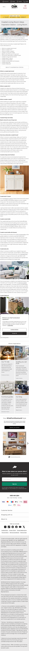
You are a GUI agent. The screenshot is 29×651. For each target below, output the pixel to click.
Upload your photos (14, 427)
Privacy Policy (12, 530)
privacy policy (5, 488)
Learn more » (19, 378)
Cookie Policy (4, 530)
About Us (4, 519)
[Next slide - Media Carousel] (28, 443)
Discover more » (5, 411)
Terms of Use (23, 532)
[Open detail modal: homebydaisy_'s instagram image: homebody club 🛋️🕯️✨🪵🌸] (14, 443)
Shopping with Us (6, 515)
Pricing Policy (5, 532)
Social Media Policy (22, 530)
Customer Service (6, 510)
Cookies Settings (14, 329)
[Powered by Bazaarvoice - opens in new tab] (14, 457)
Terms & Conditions (14, 532)
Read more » (19, 410)
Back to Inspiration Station (14, 67)
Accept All (14, 333)
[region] (14, 325)
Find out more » (5, 375)
